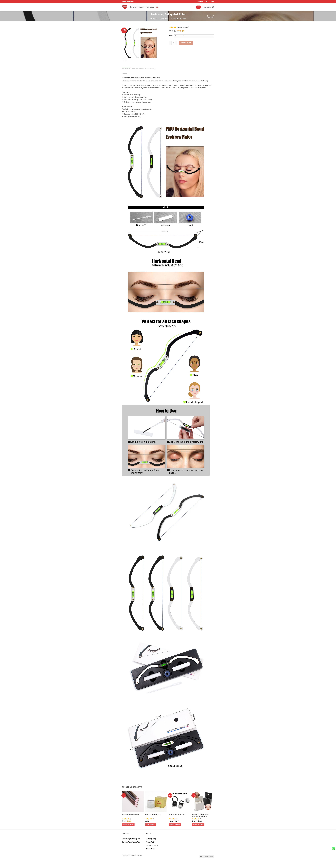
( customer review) (183, 27)
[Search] (131, 7)
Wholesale (150, 7)
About (130, 842)
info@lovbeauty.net (133, 839)
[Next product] (208, 16)
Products (141, 7)
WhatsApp (136, 842)
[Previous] (122, 809)
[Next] (213, 809)
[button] (202, 1)
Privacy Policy (150, 842)
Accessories (163, 19)
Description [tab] (126, 69)
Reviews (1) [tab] (152, 69)
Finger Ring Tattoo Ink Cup (177, 814)
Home (134, 7)
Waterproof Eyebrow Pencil (130, 814)
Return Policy (150, 849)
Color (170, 35)
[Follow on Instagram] (211, 1)
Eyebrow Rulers (178, 19)
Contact (125, 842)
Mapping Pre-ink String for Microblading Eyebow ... (200, 815)
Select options (128, 824)
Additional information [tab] (139, 69)
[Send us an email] (213, 1)
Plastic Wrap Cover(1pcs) (153, 814)
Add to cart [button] (150, 824)
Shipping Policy (151, 839)
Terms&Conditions (152, 845)
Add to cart (186, 43)
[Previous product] (212, 16)
